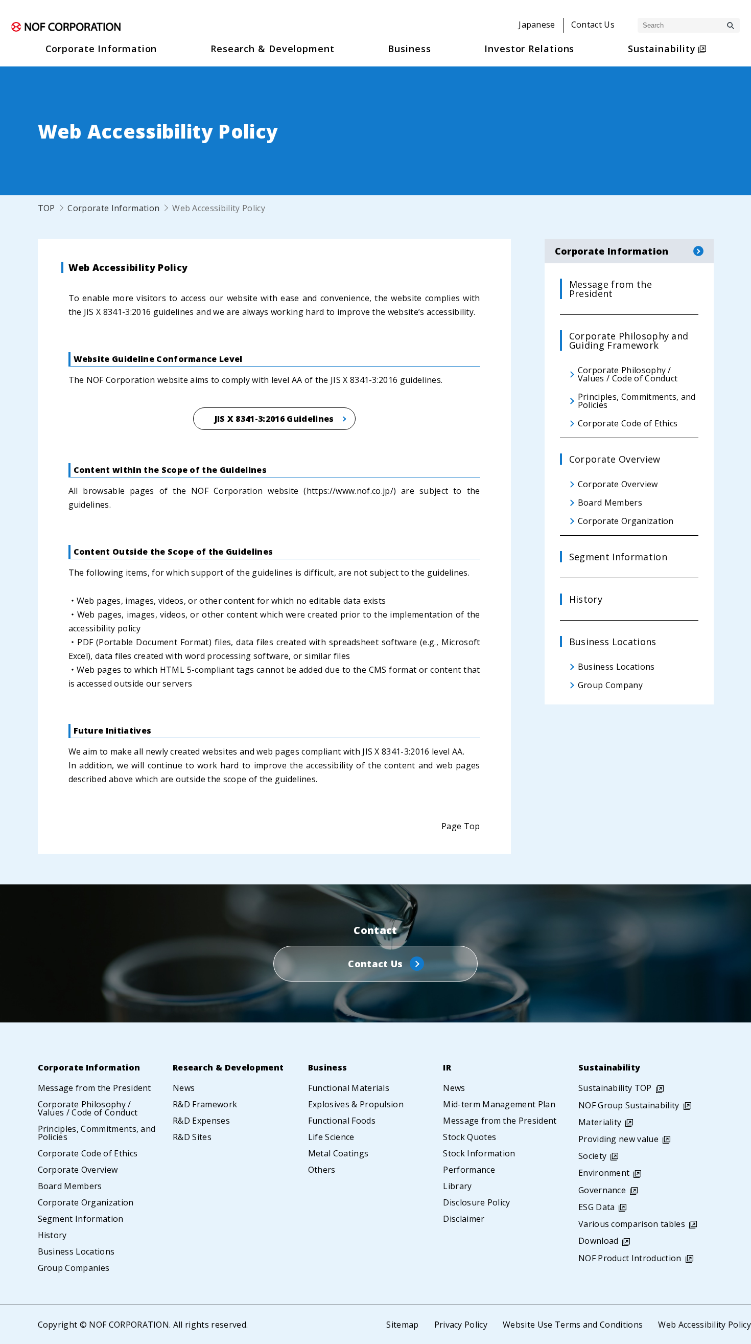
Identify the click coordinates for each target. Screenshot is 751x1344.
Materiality (600, 1122)
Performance (469, 1169)
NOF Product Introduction (630, 1258)
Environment (604, 1172)
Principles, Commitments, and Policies (97, 1133)
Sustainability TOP (615, 1088)
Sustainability (609, 1067)
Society (592, 1155)
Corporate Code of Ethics (88, 1153)
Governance (602, 1190)
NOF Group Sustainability (628, 1105)
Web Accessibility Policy (704, 1324)
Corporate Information (113, 208)
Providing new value (618, 1139)
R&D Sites (192, 1137)
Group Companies (74, 1267)
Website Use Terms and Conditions (573, 1324)
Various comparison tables (631, 1223)
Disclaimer (463, 1218)
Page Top (460, 826)
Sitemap (402, 1324)
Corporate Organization (86, 1202)
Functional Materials (348, 1088)
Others (322, 1169)
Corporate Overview (78, 1169)
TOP (46, 208)
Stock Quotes (469, 1137)
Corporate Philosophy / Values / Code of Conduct (88, 1108)
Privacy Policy (460, 1324)
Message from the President (94, 1088)
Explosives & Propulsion (356, 1104)
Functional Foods (341, 1120)
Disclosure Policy (476, 1202)
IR (447, 1067)
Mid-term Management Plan (499, 1104)
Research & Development (228, 1067)
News (184, 1088)
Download (598, 1240)
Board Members (70, 1186)
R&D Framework (205, 1104)
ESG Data (596, 1207)
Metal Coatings (338, 1153)
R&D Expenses (201, 1120)
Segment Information (81, 1218)
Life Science (331, 1137)
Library (457, 1186)
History (52, 1235)
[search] (730, 25)
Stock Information (479, 1153)
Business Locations (76, 1251)
